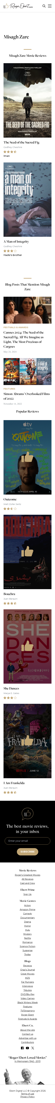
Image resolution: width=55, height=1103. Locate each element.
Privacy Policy (27, 1096)
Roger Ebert (27, 1015)
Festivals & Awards (27, 1019)
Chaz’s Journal (27, 969)
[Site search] (44, 6)
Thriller (27, 954)
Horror (27, 926)
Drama (27, 922)
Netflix (27, 938)
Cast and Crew (27, 883)
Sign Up (27, 894)
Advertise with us (27, 1038)
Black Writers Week (27, 1002)
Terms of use (27, 1093)
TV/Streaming (28, 1010)
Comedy (27, 913)
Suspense (28, 950)
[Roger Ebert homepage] (18, 6)
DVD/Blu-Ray (27, 994)
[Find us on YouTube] (27, 1048)
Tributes (27, 990)
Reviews (27, 965)
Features (27, 1006)
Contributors (27, 1042)
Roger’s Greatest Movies (27, 875)
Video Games (27, 998)
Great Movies (27, 974)
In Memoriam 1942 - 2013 (27, 1061)
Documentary (27, 917)
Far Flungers (27, 982)
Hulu (27, 930)
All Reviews (27, 879)
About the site (27, 1030)
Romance (27, 942)
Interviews (27, 986)
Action (27, 905)
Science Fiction (27, 946)
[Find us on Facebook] (22, 1048)
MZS (27, 978)
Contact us (27, 1034)
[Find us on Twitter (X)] (32, 1048)
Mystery (27, 934)
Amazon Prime (27, 909)
